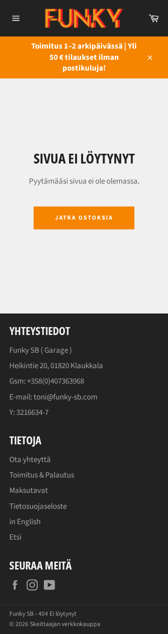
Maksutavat (28, 490)
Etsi (15, 537)
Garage (56, 350)
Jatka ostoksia (83, 218)
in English (25, 521)
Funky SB (21, 613)
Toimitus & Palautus (41, 475)
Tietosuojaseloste (38, 506)
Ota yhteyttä (30, 459)
